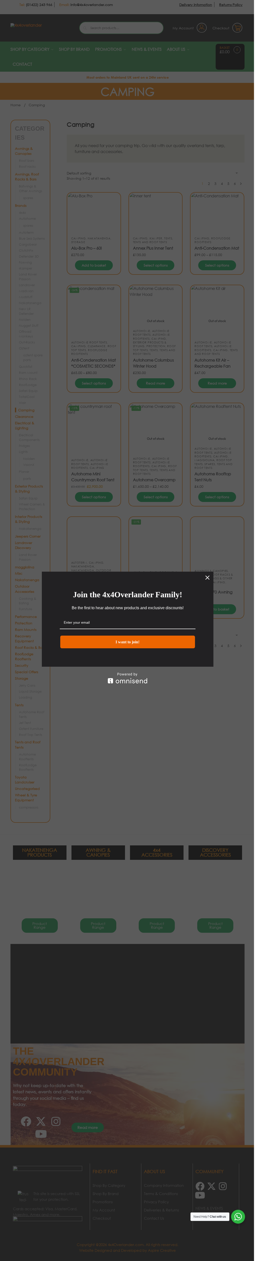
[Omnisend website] (127, 678)
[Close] (207, 578)
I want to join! (127, 642)
